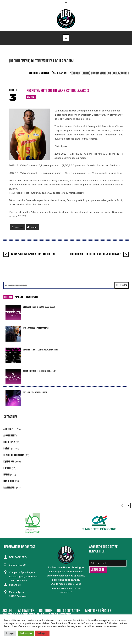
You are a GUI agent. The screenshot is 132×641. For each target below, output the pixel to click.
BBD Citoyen (9, 442)
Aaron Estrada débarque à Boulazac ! (39, 371)
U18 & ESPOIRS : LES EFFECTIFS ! (35, 328)
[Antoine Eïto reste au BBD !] (13, 398)
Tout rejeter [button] (42, 633)
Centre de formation (13, 455)
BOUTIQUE (45, 611)
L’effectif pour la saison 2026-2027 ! (39, 306)
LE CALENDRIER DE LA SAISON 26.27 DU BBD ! (40, 349)
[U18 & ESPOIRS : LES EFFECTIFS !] (13, 333)
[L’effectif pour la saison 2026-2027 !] (13, 312)
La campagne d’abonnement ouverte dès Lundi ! (34, 254)
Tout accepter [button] (26, 633)
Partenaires (9, 487)
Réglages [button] (10, 633)
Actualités (48, 73)
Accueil (33, 73)
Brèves (6, 448)
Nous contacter (68, 611)
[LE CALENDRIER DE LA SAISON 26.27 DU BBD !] (13, 355)
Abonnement (9, 435)
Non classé (8, 481)
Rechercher (121, 285)
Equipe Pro (8, 461)
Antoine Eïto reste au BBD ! (35, 392)
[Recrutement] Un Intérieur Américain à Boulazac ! (95, 254)
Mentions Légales (98, 611)
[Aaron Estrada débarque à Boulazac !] (13, 376)
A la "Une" (63, 73)
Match (6, 474)
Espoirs (7, 468)
